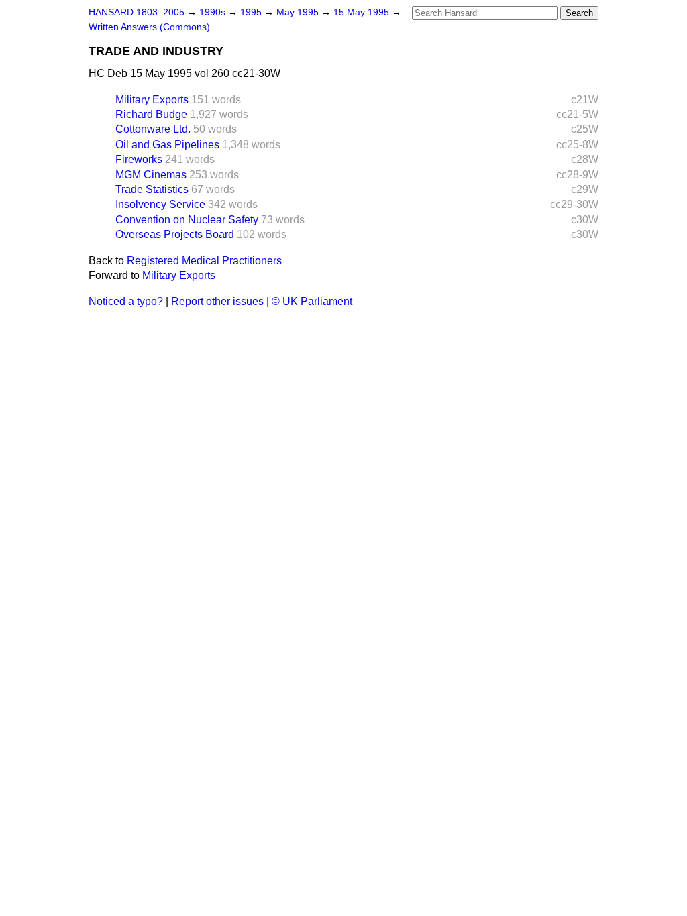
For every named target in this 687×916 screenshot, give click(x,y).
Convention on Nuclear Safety (186, 219)
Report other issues (217, 301)
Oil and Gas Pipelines (167, 144)
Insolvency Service (160, 204)
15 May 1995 (362, 12)
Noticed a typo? (126, 301)
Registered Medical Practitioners (204, 260)
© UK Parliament (312, 301)
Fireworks (138, 159)
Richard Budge (151, 114)
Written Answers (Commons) (149, 27)
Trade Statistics (152, 189)
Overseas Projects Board (174, 234)
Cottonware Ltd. (153, 129)
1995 (252, 12)
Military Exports (152, 99)
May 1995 (298, 12)
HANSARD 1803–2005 (136, 12)
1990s (213, 12)
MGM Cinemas (151, 174)
